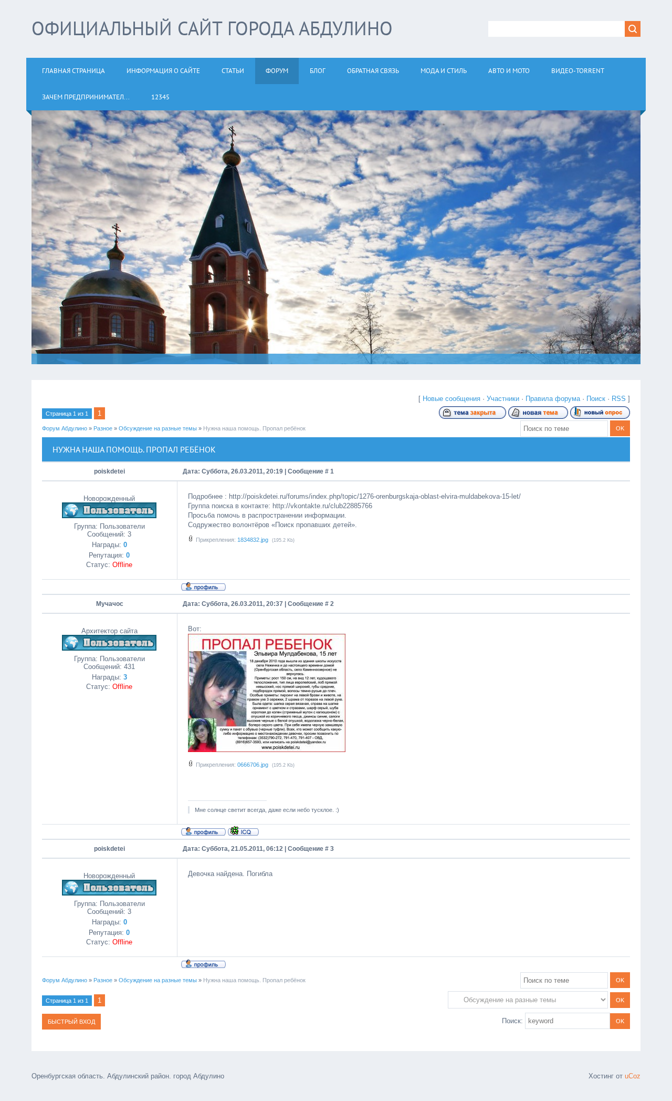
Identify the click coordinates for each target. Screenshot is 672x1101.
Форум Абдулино (64, 428)
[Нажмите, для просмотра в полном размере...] (266, 750)
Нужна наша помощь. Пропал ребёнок (254, 428)
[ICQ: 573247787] (243, 831)
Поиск (595, 399)
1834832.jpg (252, 540)
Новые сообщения (451, 399)
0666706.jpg (252, 765)
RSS (619, 399)
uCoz (632, 1076)
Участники (503, 399)
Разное (102, 428)
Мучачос (109, 604)
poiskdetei (109, 471)
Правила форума (553, 399)
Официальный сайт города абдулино (212, 28)
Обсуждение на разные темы (158, 428)
